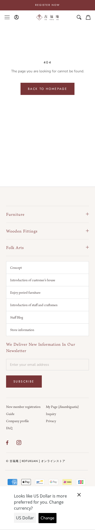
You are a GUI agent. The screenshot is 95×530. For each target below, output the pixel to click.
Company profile (17, 421)
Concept (16, 267)
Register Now (47, 5)
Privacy (51, 421)
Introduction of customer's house (32, 280)
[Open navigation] (7, 17)
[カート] (88, 17)
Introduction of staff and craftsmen (34, 305)
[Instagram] (18, 442)
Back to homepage (47, 89)
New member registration (23, 406)
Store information (22, 329)
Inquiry (51, 413)
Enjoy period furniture (25, 292)
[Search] (79, 17)
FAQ (9, 428)
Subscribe (23, 381)
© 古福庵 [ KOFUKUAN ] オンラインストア (35, 461)
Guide (10, 413)
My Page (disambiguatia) (62, 406)
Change (47, 518)
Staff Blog (16, 317)
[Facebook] (7, 442)
